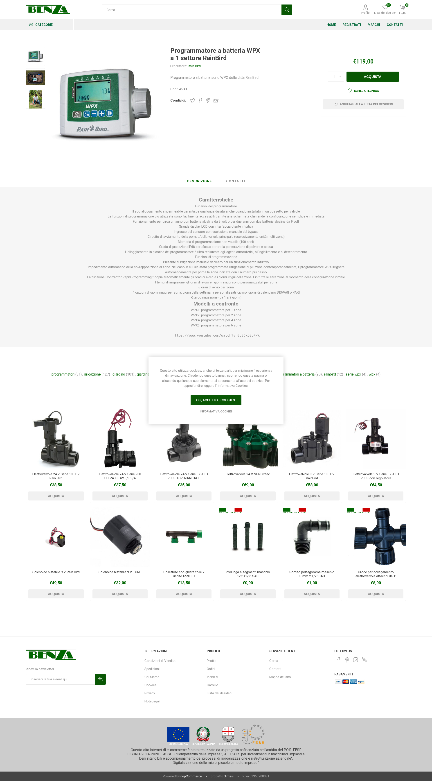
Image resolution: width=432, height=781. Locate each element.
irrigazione (92, 374)
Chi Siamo (152, 677)
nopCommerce (191, 776)
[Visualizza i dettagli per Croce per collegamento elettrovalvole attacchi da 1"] (376, 537)
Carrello (212, 685)
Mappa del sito (280, 677)
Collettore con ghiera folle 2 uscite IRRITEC (184, 574)
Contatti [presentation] (235, 181)
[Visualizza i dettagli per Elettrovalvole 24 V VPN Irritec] (248, 439)
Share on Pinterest (208, 100)
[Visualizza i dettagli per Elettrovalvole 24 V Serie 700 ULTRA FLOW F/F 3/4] (120, 439)
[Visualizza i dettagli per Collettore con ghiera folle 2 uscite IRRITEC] (184, 537)
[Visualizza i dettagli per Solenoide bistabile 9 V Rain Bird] (56, 537)
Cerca (273, 661)
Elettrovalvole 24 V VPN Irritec (248, 474)
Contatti (275, 669)
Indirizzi (212, 677)
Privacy (149, 693)
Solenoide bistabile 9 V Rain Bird (56, 572)
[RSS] (364, 659)
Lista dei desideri (219, 693)
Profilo (365, 12)
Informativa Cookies (216, 411)
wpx (372, 374)
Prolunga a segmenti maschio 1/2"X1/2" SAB (248, 574)
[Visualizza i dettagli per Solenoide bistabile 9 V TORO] (120, 537)
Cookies (150, 685)
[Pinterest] (347, 659)
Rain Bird (194, 66)
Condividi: (178, 100)
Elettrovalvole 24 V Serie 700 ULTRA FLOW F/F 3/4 (120, 476)
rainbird (330, 374)
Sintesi (229, 776)
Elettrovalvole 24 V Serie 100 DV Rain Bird (56, 476)
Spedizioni (152, 669)
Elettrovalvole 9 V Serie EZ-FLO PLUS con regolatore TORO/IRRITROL (376, 478)
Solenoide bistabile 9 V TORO (120, 572)
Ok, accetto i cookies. (216, 400)
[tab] (199, 181)
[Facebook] (338, 659)
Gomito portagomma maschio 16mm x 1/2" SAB (311, 574)
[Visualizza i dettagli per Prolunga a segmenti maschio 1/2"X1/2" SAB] (248, 537)
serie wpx (353, 374)
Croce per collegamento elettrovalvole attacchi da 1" (376, 574)
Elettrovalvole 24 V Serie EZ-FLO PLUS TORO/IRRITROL (184, 476)
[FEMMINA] (56, 439)
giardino (118, 374)
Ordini (211, 669)
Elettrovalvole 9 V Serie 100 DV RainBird (312, 476)
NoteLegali (152, 701)
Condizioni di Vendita (160, 661)
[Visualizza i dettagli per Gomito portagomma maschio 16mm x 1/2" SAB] (312, 537)
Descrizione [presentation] (199, 181)
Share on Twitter (192, 100)
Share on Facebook (200, 100)
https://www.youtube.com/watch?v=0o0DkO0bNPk (216, 335)
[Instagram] (355, 659)
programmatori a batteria (295, 374)
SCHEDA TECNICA (366, 91)
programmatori (63, 374)
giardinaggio (146, 374)
